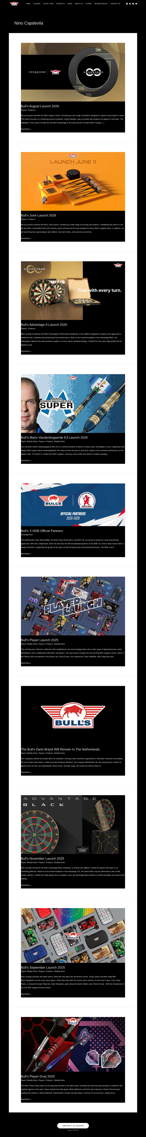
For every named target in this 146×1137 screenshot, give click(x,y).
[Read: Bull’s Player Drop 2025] (73, 1044)
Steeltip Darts (59, 441)
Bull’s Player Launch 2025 (39, 640)
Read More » (26, 128)
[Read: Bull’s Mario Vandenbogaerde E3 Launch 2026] (73, 403)
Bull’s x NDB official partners (42, 531)
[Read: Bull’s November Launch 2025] (73, 824)
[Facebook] (127, 4)
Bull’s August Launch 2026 (40, 106)
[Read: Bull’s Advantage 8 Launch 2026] (73, 291)
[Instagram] (133, 4)
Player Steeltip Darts (29, 441)
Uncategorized (26, 535)
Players (24, 110)
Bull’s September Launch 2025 (43, 967)
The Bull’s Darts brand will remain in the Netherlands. (60, 749)
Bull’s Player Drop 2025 (38, 1076)
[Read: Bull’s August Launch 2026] (73, 72)
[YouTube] (136, 4)
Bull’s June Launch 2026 (38, 215)
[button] (73, 1125)
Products (31, 110)
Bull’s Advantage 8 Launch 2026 (44, 324)
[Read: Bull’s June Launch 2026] (73, 181)
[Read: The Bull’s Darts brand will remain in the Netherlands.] (73, 715)
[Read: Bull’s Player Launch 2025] (73, 606)
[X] (130, 4)
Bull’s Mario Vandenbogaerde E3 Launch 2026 (54, 437)
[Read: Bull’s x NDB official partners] (73, 505)
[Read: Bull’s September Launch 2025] (73, 935)
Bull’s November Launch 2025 (42, 858)
